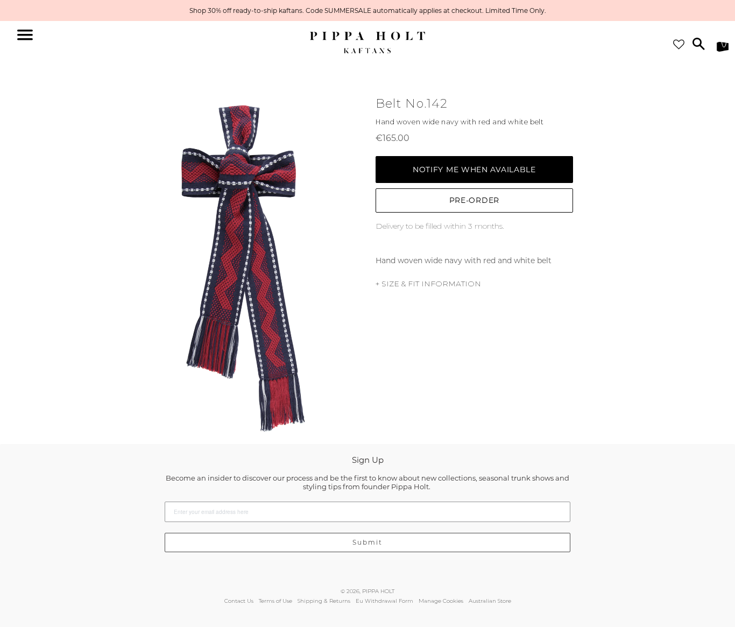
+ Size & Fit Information (428, 283)
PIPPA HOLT (378, 591)
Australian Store (490, 600)
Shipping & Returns (324, 600)
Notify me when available (474, 169)
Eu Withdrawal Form (384, 600)
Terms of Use (275, 600)
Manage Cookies (441, 600)
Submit (367, 542)
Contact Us (238, 600)
